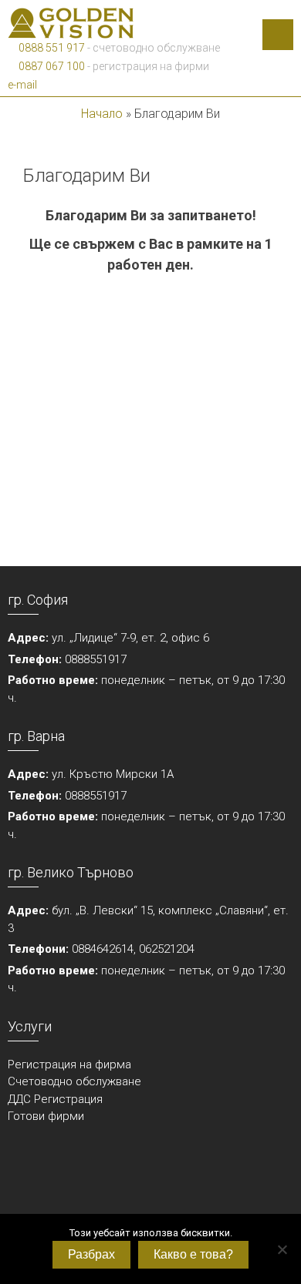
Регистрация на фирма (69, 1064)
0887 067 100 (50, 66)
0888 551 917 (50, 48)
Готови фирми (46, 1116)
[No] (281, 1249)
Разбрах (91, 1254)
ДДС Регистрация (55, 1099)
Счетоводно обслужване (74, 1081)
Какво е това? (193, 1254)
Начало (102, 113)
